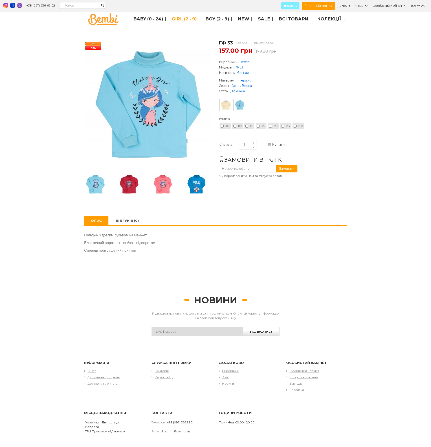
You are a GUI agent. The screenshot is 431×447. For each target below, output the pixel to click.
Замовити (287, 169)
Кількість (225, 145)
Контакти (418, 6)
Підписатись (261, 331)
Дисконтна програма (104, 377)
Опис (96, 220)
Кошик (291, 6)
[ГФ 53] (95, 184)
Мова (359, 5)
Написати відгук (263, 42)
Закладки (296, 383)
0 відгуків (242, 42)
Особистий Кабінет (304, 371)
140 (300, 126)
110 (240, 126)
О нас (92, 371)
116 (251, 126)
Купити (278, 144)
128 (275, 126)
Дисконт (343, 6)
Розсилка (297, 390)
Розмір (225, 118)
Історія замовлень (304, 377)
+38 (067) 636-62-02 (40, 5)
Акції (225, 377)
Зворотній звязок (318, 6)
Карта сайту (164, 377)
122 (263, 126)
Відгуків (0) (127, 220)
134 (288, 126)
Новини (228, 383)
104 (227, 126)
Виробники (230, 371)
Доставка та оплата (103, 383)
